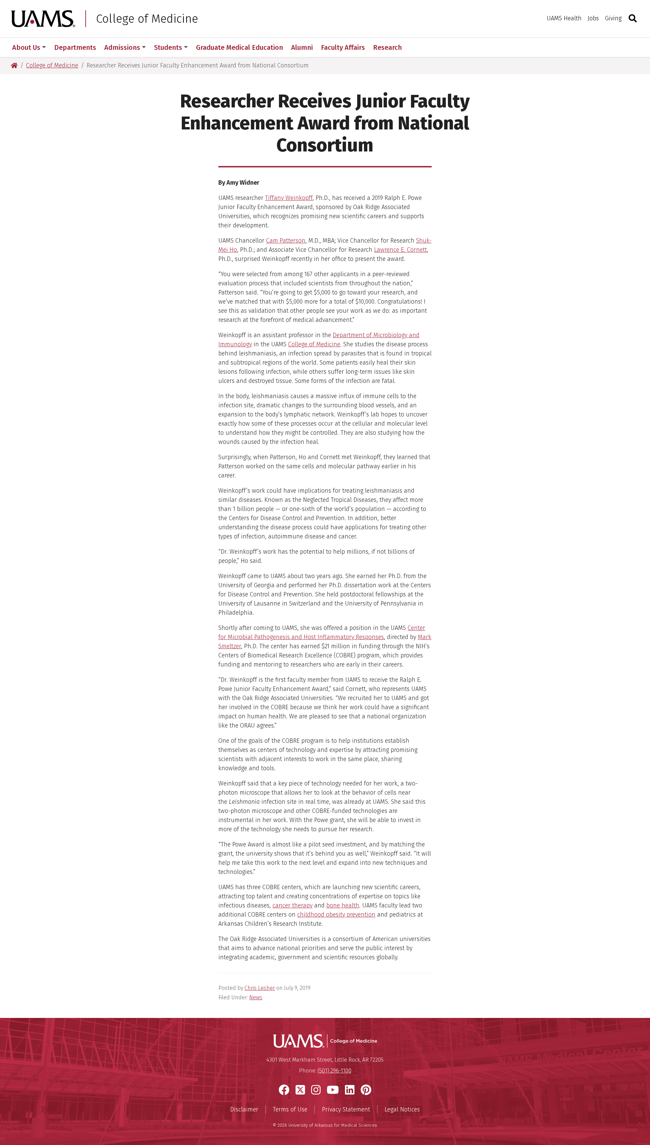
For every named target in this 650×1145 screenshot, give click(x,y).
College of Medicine (147, 19)
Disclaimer (244, 1109)
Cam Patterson (285, 240)
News (255, 997)
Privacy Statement (346, 1109)
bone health (342, 905)
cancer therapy (292, 905)
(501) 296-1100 (334, 1070)
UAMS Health (564, 18)
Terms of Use (290, 1109)
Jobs (593, 18)
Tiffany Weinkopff (288, 198)
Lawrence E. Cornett (400, 249)
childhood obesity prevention (336, 914)
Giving (613, 18)
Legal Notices (402, 1109)
